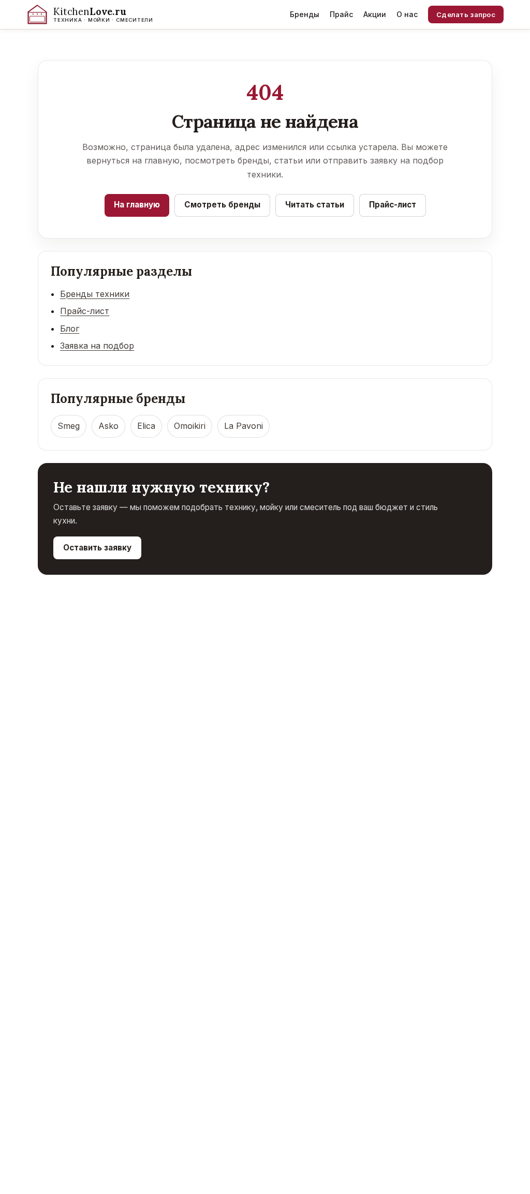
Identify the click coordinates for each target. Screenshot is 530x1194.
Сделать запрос (465, 14)
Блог (69, 328)
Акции (374, 14)
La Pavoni (243, 426)
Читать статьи (314, 205)
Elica (146, 426)
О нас (407, 14)
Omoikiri (189, 426)
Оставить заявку (97, 548)
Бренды (304, 14)
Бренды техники (94, 294)
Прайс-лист (392, 205)
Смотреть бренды (222, 205)
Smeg (68, 426)
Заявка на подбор (97, 345)
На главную (137, 205)
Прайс (341, 14)
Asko (108, 426)
